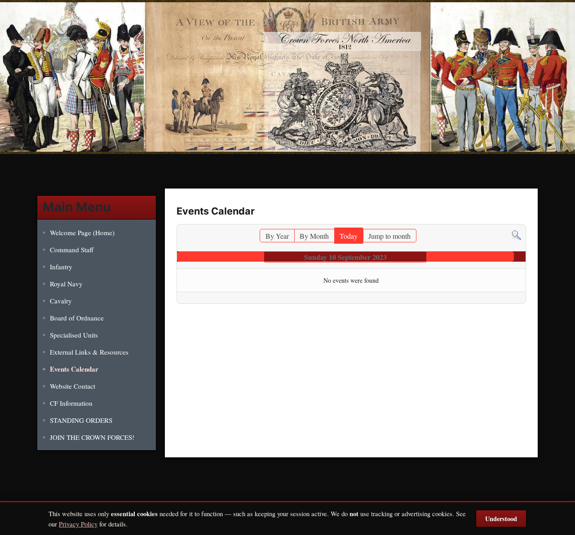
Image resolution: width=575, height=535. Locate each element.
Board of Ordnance (77, 317)
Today (349, 236)
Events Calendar (74, 369)
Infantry (61, 266)
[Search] (516, 234)
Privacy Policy (78, 523)
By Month (314, 236)
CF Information (71, 403)
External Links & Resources (89, 351)
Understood (501, 518)
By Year (277, 236)
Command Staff (71, 249)
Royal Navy (66, 283)
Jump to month (389, 236)
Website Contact (72, 386)
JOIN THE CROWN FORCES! (92, 437)
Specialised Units (74, 334)
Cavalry (61, 300)
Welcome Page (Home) (82, 232)
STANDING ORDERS (81, 420)
